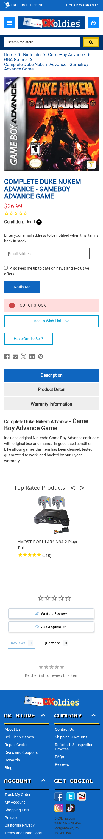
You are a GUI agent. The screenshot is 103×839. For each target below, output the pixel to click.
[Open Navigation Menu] (9, 22)
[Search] (91, 42)
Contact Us (64, 729)
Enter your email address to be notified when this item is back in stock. (51, 238)
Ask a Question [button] (54, 626)
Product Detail (51, 389)
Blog (8, 768)
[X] (23, 356)
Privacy (11, 817)
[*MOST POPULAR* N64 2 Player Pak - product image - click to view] (51, 515)
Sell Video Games (19, 737)
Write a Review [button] (54, 613)
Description (52, 375)
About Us (12, 729)
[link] (51, 213)
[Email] (15, 356)
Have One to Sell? (28, 338)
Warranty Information (51, 404)
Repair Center (16, 745)
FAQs (59, 757)
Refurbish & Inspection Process (74, 747)
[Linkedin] (32, 356)
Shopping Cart (17, 810)
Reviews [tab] (18, 642)
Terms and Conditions (23, 833)
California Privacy (20, 825)
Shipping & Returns (71, 737)
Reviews (62, 764)
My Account (15, 802)
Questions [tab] (52, 642)
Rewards (12, 760)
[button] (74, 488)
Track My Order (17, 794)
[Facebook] (7, 356)
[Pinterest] (40, 356)
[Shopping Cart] (93, 22)
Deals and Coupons (21, 752)
